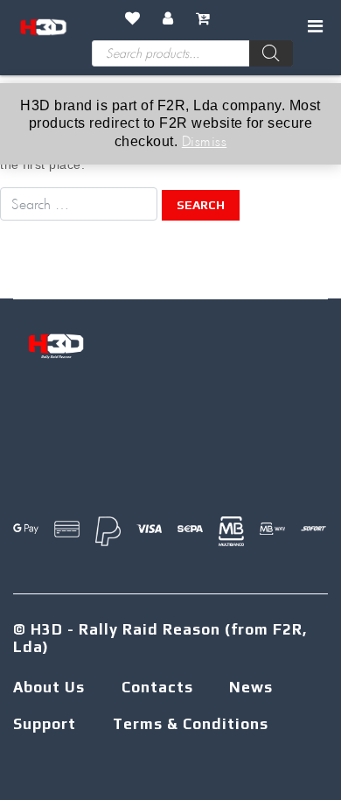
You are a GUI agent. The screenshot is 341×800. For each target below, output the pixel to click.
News (251, 687)
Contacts (157, 687)
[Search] (271, 53)
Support (44, 724)
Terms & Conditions (190, 724)
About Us (49, 687)
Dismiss (204, 140)
